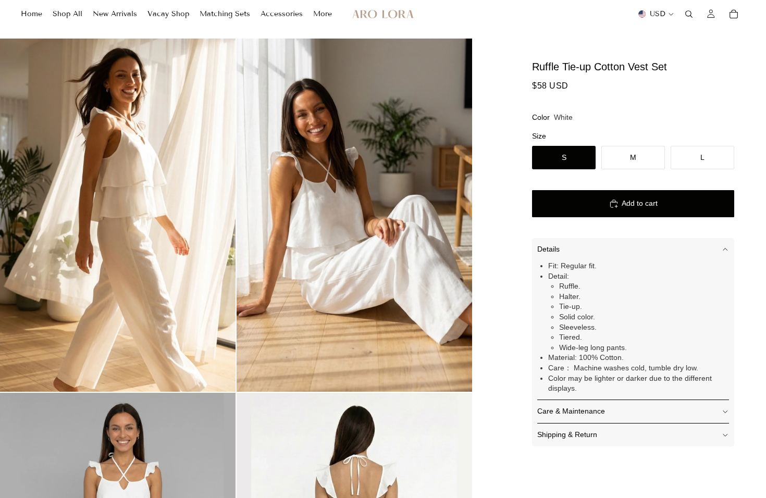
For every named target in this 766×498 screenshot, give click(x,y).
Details (548, 249)
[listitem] (322, 14)
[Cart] (733, 14)
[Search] (688, 14)
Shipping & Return (567, 434)
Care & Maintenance (571, 411)
